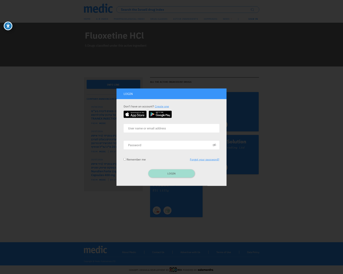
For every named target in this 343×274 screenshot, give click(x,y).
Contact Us (158, 252)
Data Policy (253, 252)
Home (87, 19)
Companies (210, 19)
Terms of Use (223, 252)
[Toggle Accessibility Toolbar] (8, 26)
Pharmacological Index (129, 19)
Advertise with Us (190, 252)
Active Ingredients (185, 19)
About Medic (129, 252)
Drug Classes (159, 19)
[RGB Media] (176, 270)
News (226, 19)
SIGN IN (253, 19)
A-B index (102, 19)
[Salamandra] (205, 269)
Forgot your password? (204, 159)
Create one (162, 106)
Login (171, 173)
